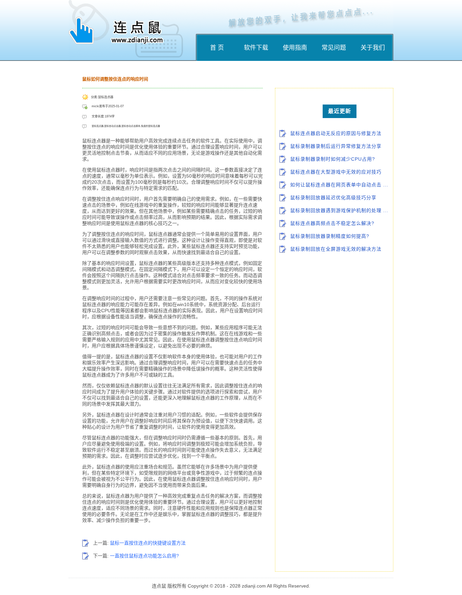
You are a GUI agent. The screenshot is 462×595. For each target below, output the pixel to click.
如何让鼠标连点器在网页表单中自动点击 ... (339, 184)
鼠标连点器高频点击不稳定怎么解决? (332, 223)
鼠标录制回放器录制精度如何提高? (329, 236)
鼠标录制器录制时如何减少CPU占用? (332, 159)
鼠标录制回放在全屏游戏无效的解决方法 (336, 249)
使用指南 (295, 47)
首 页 (217, 47)
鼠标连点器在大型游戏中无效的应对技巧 (336, 172)
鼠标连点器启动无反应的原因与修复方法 (336, 133)
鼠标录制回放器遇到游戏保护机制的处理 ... (339, 210)
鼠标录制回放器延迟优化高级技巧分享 (333, 197)
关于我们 (373, 47)
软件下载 (256, 47)
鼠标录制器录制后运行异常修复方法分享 (336, 146)
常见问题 (334, 47)
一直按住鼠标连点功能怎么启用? (144, 555)
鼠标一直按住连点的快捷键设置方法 (148, 543)
